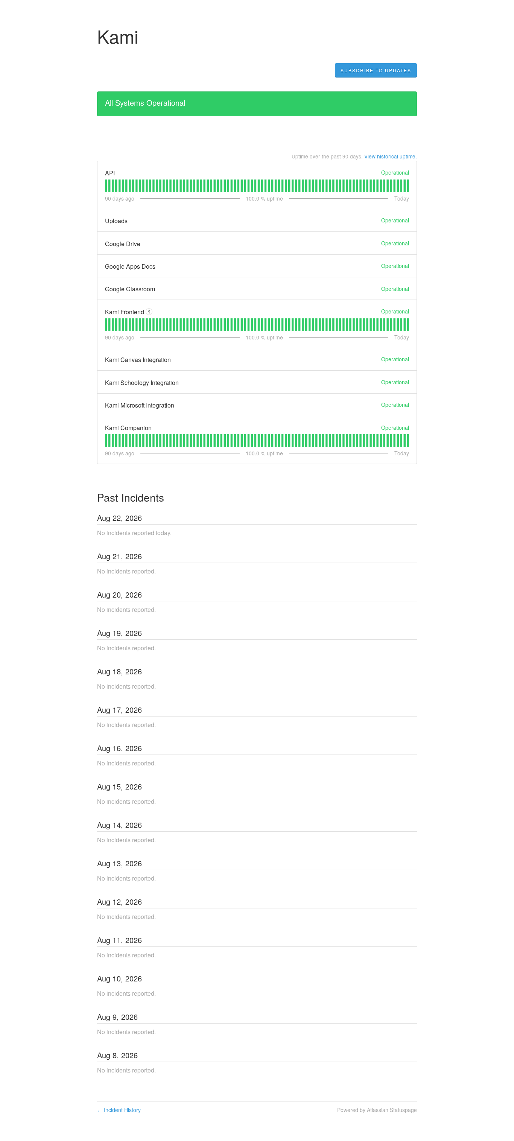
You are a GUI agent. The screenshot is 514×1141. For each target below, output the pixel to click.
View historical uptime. (390, 156)
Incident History (119, 1110)
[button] (376, 70)
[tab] (106, 186)
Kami (117, 36)
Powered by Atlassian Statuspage (377, 1110)
